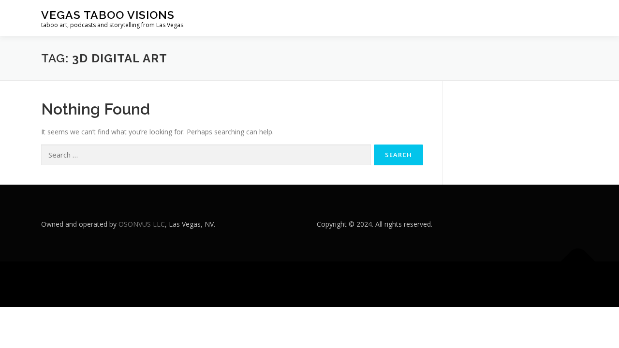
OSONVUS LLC (141, 224)
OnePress (336, 284)
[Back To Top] (578, 262)
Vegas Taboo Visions (108, 14)
